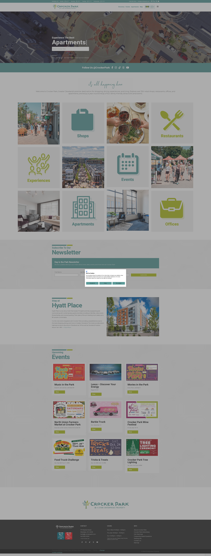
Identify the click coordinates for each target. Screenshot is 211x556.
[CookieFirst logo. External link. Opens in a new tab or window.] (86, 271)
